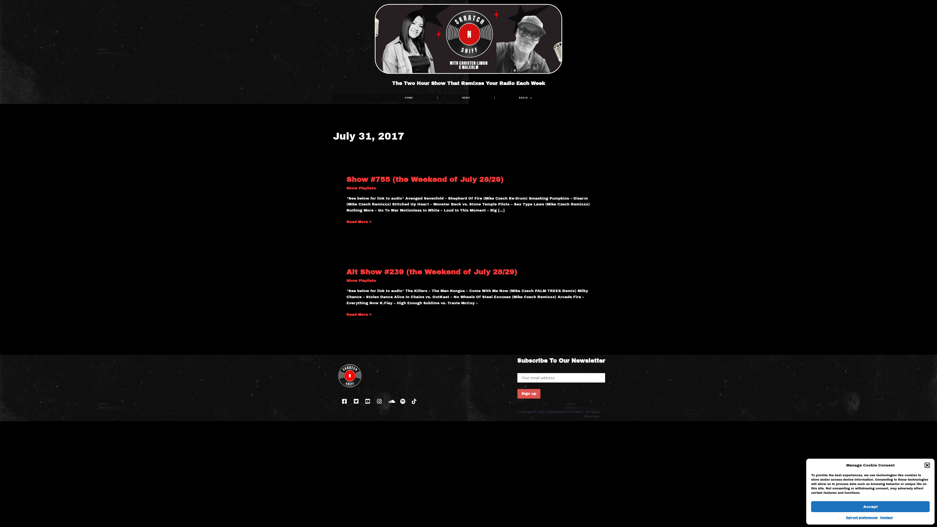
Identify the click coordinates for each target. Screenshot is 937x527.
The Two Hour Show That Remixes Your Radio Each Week (468, 83)
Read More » (359, 221)
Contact (886, 517)
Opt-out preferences (862, 517)
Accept (870, 507)
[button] (927, 465)
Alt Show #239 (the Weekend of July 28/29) (431, 272)
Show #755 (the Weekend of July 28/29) (425, 179)
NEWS (466, 98)
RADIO (523, 98)
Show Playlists (361, 188)
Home (409, 98)
